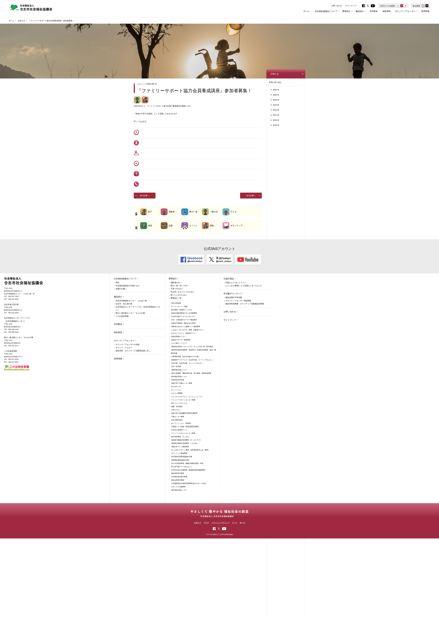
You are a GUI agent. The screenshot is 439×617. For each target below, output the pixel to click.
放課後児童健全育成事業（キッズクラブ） (186, 440)
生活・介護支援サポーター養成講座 (184, 320)
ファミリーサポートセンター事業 (183, 400)
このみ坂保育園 (122, 316)
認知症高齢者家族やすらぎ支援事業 (184, 313)
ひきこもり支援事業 (178, 487)
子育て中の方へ (177, 289)
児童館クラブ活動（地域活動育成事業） (185, 426)
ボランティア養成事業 (179, 453)
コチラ (144, 121)
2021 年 (276, 115)
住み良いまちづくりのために (182, 292)
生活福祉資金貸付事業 (179, 477)
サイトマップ (350, 6)
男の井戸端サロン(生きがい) (181, 467)
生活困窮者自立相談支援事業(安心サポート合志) (188, 483)
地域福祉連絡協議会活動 (180, 460)
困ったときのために (179, 295)
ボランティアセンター (405, 11)
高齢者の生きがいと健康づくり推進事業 (185, 326)
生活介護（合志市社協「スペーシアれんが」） (188, 363)
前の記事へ (144, 196)
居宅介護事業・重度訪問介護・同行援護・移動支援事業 (191, 373)
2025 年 (276, 95)
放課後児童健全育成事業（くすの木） (184, 443)
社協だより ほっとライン (235, 283)
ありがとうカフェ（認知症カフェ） (184, 333)
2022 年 (276, 110)
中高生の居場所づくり (179, 430)
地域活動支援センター (179, 370)
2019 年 (276, 125)
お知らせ (21, 21)
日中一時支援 (176, 366)
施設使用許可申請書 (233, 297)
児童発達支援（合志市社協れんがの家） (185, 356)
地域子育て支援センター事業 (181, 383)
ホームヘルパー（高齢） (180, 306)
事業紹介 (346, 11)
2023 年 (276, 105)
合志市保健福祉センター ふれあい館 (131, 301)
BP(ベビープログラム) (179, 403)
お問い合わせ (336, 6)
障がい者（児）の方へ (180, 286)
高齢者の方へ (176, 283)
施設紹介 (360, 11)
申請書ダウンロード (233, 293)
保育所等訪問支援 (177, 380)
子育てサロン (176, 410)
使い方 (242, 523)
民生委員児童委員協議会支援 (181, 456)
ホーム (306, 11)
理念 (117, 283)
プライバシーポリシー (220, 523)
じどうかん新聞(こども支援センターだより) (243, 286)
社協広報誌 (229, 278)
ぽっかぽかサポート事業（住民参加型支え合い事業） (190, 450)
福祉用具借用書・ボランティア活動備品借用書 (244, 304)
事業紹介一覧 (176, 298)
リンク (234, 523)
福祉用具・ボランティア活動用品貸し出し (133, 351)
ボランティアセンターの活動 (127, 344)
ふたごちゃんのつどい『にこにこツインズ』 (187, 396)
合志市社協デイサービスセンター (183, 316)
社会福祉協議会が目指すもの (127, 286)
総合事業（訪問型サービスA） (182, 310)
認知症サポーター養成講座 (180, 340)
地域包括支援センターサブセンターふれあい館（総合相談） (192, 346)
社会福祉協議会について (326, 11)
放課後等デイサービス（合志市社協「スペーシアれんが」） (192, 360)
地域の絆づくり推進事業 (180, 447)
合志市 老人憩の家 (124, 304)
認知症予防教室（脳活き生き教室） (184, 323)
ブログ (206, 523)
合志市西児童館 (176, 420)
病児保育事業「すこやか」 (180, 437)
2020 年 (276, 120)
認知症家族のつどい (178, 336)
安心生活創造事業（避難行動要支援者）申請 (187, 463)
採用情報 (425, 11)
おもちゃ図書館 (176, 393)
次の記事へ (251, 196)
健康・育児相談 (176, 406)
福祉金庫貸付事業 (177, 480)
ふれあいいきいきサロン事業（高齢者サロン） (188, 330)
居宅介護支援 (176, 303)
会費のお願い (121, 289)
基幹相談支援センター (179, 376)
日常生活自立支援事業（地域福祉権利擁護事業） (188, 470)
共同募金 (373, 11)
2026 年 (276, 90)
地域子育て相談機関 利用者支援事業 (184, 413)
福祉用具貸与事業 (177, 473)
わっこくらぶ (176, 390)
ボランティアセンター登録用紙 (238, 301)
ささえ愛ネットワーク (179, 343)
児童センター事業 (177, 417)
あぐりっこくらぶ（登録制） (181, 423)
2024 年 (276, 100)
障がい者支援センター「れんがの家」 (131, 313)
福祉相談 (387, 11)
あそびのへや (176, 386)
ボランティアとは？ (124, 348)
